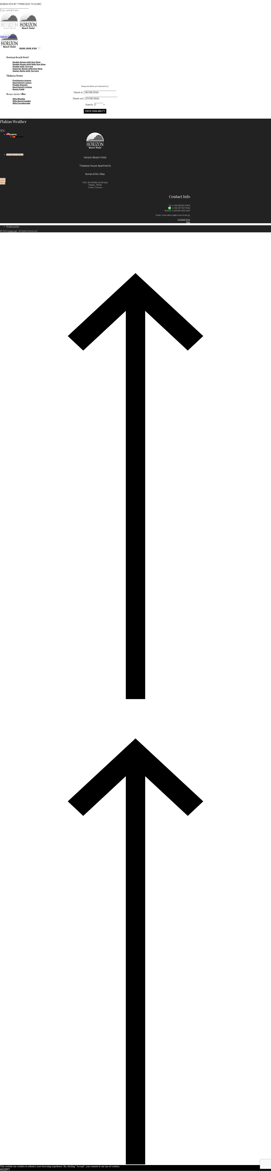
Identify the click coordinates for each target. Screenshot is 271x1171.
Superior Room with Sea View (27, 69)
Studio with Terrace (23, 66)
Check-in (79, 92)
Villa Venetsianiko (22, 101)
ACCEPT (5, 1169)
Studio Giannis (20, 85)
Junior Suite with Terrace (26, 71)
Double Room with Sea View (26, 62)
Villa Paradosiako (21, 103)
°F (1, 130)
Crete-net (12, 231)
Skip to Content (8, 36)
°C (4, 130)
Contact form (184, 219)
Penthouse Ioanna (22, 80)
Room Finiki (18, 89)
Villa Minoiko (19, 99)
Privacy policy (12, 226)
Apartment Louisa (22, 83)
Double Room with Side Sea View (29, 64)
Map (188, 222)
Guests (89, 104)
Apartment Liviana (22, 87)
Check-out (79, 98)
